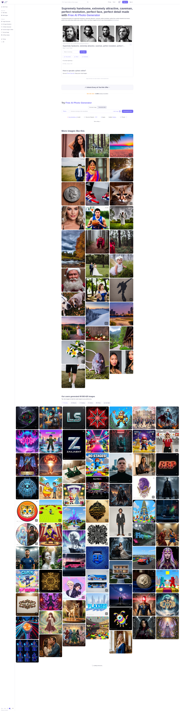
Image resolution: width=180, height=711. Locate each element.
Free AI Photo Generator (84, 15)
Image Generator (6, 21)
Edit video (5, 12)
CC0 (71, 63)
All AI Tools (5, 6)
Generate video (102, 107)
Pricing (109, 2)
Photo (64, 48)
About (5, 708)
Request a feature (4, 710)
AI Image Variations (7, 24)
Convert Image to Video (8, 29)
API (3, 41)
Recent (74, 402)
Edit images (5, 15)
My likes (66, 402)
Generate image (92, 107)
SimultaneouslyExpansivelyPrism (82, 43)
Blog (2, 708)
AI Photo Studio (6, 35)
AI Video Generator (7, 26)
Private (123, 117)
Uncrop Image (6, 32)
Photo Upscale (70, 73)
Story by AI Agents (90, 117)
